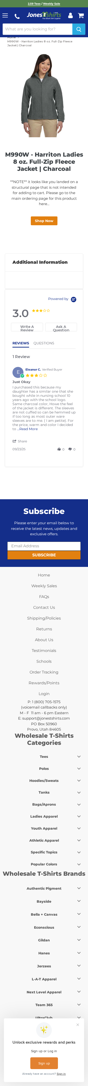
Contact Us (44, 607)
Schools (44, 661)
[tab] (27, 327)
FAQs (44, 596)
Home (11, 37)
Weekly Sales (44, 586)
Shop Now (44, 221)
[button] (20, 441)
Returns (44, 629)
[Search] (78, 29)
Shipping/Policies (44, 618)
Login (44, 693)
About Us (44, 639)
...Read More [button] (27, 429)
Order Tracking (44, 672)
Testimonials (44, 650)
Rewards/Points (44, 683)
